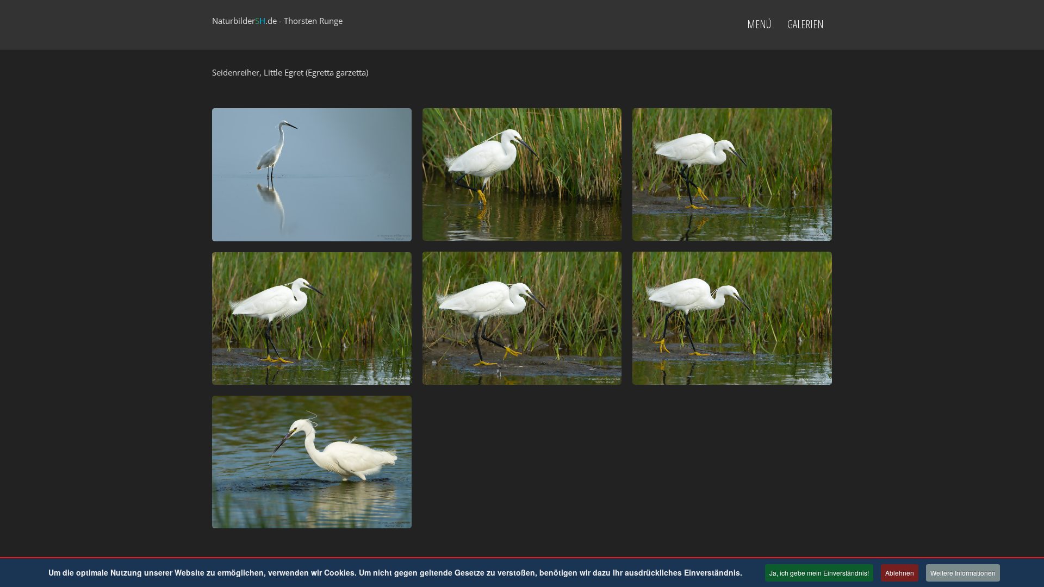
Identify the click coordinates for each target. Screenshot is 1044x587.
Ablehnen (899, 572)
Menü (759, 24)
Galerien (805, 24)
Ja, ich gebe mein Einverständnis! (819, 572)
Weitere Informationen (963, 572)
